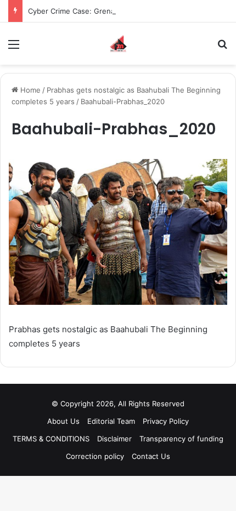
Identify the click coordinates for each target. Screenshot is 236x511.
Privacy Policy (166, 421)
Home (29, 90)
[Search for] (222, 48)
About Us (63, 421)
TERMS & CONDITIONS (51, 438)
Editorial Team (111, 421)
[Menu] (13, 48)
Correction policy (95, 456)
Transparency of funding (181, 438)
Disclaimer (114, 438)
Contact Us (151, 456)
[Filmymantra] (118, 43)
